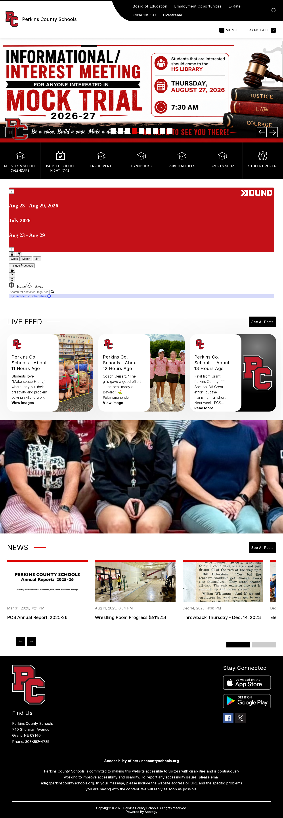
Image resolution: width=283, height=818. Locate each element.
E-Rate (235, 6)
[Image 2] (120, 131)
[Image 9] (169, 131)
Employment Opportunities (198, 6)
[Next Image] (273, 132)
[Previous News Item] (20, 641)
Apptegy (151, 812)
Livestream (172, 15)
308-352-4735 (37, 741)
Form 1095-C (144, 15)
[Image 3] (127, 131)
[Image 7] (155, 131)
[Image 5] (141, 131)
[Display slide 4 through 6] (264, 644)
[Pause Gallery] (10, 132)
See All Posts (262, 322)
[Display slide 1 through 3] (238, 644)
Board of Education (150, 6)
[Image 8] (162, 131)
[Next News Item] (31, 641)
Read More (203, 408)
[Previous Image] (262, 132)
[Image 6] (148, 131)
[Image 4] (134, 131)
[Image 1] (113, 131)
